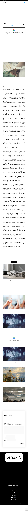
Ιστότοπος (5, 440)
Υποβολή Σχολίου (22, 443)
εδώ (22, 503)
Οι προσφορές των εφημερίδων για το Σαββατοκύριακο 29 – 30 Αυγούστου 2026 (14, 280)
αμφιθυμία (14, 382)
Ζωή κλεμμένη (14, 403)
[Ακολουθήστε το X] (12, 483)
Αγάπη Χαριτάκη (14, 25)
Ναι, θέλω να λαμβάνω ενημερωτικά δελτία (10, 442)
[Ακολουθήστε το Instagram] (16, 262)
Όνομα (5, 435)
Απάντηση (23, 415)
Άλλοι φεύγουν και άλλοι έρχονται (14, 329)
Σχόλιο (5, 425)
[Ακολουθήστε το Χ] (13, 262)
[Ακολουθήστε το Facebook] (11, 262)
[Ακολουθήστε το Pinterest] (15, 262)
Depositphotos (16, 497)
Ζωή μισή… (14, 310)
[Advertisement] (14, 11)
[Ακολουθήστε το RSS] (17, 483)
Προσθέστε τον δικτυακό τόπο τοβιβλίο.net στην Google (14, 32)
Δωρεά (14, 467)
